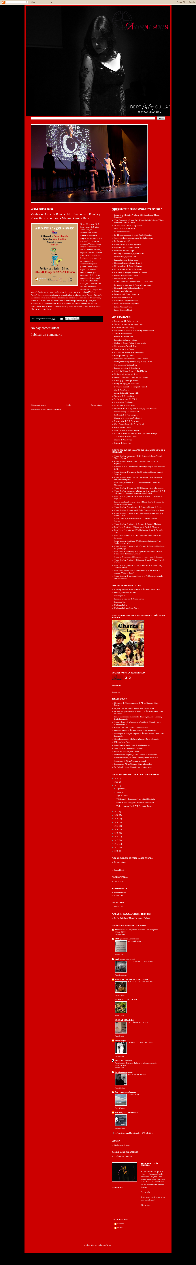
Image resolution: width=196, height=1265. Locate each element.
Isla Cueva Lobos (120, 605)
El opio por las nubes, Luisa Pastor (126, 752)
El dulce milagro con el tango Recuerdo (128, 263)
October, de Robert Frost (123, 334)
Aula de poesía (119, 596)
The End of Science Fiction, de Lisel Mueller (130, 343)
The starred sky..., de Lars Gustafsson (127, 418)
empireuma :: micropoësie (125, 959)
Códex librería (119, 870)
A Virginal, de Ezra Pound (123, 402)
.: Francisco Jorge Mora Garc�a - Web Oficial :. (134, 1133)
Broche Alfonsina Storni (123, 310)
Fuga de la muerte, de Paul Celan (126, 260)
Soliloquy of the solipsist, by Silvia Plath (129, 254)
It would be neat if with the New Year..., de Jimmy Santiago (135, 433)
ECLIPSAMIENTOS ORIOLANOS (140, 961)
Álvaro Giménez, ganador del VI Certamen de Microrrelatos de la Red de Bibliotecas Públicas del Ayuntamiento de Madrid (139, 492)
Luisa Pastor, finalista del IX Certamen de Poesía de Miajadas (136, 527)
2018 (117, 822)
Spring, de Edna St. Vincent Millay (126, 393)
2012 (117, 844)
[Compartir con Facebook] (75, 318)
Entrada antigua (96, 405)
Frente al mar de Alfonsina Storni (126, 276)
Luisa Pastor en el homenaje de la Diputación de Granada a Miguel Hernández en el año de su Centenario (138, 553)
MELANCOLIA (120, 932)
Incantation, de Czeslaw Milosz (125, 340)
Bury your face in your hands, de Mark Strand (131, 377)
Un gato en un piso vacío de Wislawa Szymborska (132, 285)
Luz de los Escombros (123, 1061)
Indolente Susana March (123, 297)
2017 (117, 826)
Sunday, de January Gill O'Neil (125, 399)
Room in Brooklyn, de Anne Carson (127, 368)
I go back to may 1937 (122, 241)
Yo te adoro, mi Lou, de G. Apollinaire (128, 225)
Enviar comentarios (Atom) (51, 409)
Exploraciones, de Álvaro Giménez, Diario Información (134, 708)
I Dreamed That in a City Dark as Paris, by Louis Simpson (135, 409)
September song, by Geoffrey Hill (126, 412)
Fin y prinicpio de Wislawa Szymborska (128, 288)
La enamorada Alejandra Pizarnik (126, 301)
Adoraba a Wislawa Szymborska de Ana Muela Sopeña (134, 282)
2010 (117, 851)
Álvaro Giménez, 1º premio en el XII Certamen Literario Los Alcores (139, 488)
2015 (117, 833)
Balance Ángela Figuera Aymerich (126, 294)
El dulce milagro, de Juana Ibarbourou (128, 266)
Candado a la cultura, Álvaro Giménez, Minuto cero (132, 767)
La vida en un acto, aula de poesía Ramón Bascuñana (133, 235)
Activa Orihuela (120, 892)
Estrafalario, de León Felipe (124, 250)
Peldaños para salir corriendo (126, 1112)
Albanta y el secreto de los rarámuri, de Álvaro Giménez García (137, 589)
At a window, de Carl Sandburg (125, 365)
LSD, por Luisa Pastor (122, 742)
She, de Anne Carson (121, 390)
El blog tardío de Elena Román (127, 939)
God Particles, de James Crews (125, 437)
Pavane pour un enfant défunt (124, 229)
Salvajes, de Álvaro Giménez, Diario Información (132, 727)
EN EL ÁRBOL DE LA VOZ (138, 1022)
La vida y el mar (133, 1094)
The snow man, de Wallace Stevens (126, 430)
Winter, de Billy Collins (122, 427)
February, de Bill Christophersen (126, 321)
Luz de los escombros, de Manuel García (129, 599)
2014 (117, 837)
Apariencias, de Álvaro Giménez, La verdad (130, 761)
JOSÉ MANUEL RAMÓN (137, 1074)
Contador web (116, 692)
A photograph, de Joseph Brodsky (126, 380)
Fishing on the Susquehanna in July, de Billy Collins (133, 362)
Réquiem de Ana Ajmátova (123, 279)
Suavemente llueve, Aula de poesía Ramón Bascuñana (133, 238)
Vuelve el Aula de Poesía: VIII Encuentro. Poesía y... (135, 806)
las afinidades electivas (124, 1072)
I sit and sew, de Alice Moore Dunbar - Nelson (131, 359)
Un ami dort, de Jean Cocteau (124, 405)
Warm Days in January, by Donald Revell (129, 424)
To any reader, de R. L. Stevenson (126, 421)
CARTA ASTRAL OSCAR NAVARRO (141, 1043)
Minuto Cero (118, 907)
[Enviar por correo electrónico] (66, 318)
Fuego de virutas (120, 862)
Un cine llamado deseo (122, 232)
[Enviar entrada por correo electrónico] (61, 319)
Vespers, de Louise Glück (123, 337)
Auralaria (120, 1224)
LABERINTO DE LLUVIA (126, 1000)
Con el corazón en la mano (125, 1092)
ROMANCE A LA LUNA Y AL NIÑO (141, 982)
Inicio (68, 405)
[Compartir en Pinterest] (77, 318)
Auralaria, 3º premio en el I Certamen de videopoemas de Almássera (138, 557)
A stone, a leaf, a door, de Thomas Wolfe (128, 352)
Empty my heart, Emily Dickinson (126, 247)
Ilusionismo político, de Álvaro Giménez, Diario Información (136, 758)
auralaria (120, 1228)
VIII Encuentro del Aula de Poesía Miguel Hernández (135, 799)
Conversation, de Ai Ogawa (124, 349)
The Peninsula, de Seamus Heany (126, 374)
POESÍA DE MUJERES (124, 1020)
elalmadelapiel (120, 1040)
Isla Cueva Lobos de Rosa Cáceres (126, 608)
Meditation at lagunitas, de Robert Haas (128, 324)
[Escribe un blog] (69, 318)
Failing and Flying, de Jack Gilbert (126, 384)
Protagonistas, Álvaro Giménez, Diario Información (133, 764)
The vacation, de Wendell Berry (125, 346)
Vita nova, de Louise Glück (124, 396)
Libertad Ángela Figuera (123, 291)
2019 (117, 819)
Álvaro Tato (118, 896)
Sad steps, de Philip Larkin (124, 356)
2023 (117, 782)
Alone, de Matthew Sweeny (124, 327)
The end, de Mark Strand (123, 440)
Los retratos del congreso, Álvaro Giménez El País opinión (135, 755)
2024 (117, 778)
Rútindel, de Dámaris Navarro (125, 593)
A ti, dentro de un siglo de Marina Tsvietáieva (130, 272)
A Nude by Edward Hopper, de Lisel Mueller (130, 371)
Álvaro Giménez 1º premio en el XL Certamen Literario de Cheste (138, 507)
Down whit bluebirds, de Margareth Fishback (130, 387)
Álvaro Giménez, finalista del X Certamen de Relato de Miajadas (137, 524)
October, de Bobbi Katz (122, 443)
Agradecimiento (122, 795)
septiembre (121, 789)
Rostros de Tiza (119, 602)
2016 (117, 829)
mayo (119, 792)
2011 (117, 847)
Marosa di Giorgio (134, 941)
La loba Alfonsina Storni (123, 307)
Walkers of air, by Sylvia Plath (125, 257)
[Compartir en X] (72, 318)
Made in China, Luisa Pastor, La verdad (128, 748)
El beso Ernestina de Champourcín (126, 304)
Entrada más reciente (38, 405)
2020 (117, 815)
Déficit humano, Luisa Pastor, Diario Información (132, 745)
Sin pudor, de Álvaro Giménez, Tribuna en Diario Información (136, 739)
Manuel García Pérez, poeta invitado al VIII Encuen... (135, 803)
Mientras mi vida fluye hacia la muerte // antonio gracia (136, 930)
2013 (117, 840)
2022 (117, 786)
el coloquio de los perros (123, 1156)
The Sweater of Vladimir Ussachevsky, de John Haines (134, 330)
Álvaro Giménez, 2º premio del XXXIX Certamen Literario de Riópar (139, 510)
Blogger (109, 1245)
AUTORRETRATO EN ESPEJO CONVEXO (133, 979)
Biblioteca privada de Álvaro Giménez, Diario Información (135, 731)
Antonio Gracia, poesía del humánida (127, 244)
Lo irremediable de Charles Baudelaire (128, 269)
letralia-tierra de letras (122, 1145)
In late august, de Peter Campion (126, 415)
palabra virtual (119, 881)
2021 (117, 812)
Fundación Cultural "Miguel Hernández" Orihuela (132, 918)
